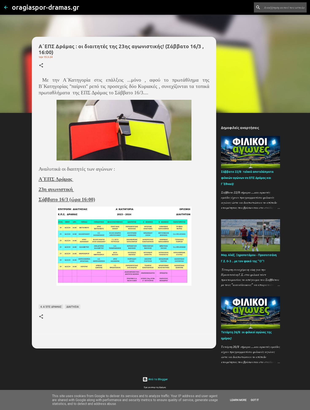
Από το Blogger (158, 379)
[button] (41, 66)
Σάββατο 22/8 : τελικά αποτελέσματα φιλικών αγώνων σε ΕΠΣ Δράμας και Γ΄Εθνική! (247, 178)
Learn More (238, 400)
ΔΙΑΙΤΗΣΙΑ (72, 306)
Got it (255, 400)
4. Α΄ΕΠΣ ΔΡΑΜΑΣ (51, 306)
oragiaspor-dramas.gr (45, 7)
